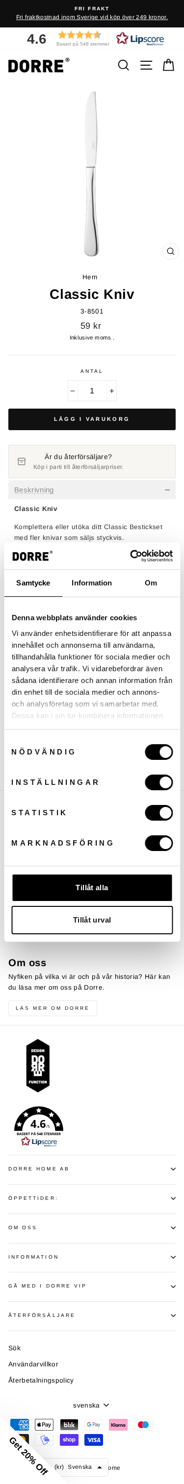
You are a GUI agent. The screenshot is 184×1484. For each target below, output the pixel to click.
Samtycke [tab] (33, 583)
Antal (92, 371)
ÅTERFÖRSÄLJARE (42, 1315)
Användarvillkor (33, 1364)
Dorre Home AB (39, 1168)
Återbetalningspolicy (41, 1380)
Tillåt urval (92, 920)
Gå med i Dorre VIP (47, 1286)
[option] (92, 14)
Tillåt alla (92, 887)
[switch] (159, 782)
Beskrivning (34, 490)
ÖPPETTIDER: (33, 1198)
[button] (92, 38)
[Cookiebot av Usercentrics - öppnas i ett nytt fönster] (131, 556)
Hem (89, 277)
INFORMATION (33, 1257)
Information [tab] (92, 583)
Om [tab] (151, 583)
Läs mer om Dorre (53, 1008)
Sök (14, 1348)
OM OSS (22, 1227)
